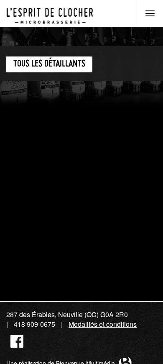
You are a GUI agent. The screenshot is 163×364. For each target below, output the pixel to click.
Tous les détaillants (49, 64)
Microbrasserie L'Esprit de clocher (49, 13)
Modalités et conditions (103, 324)
